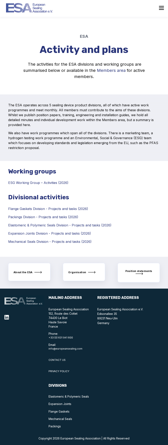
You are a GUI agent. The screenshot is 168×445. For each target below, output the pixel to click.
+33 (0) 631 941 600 (61, 337)
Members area (111, 70)
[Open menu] (161, 8)
